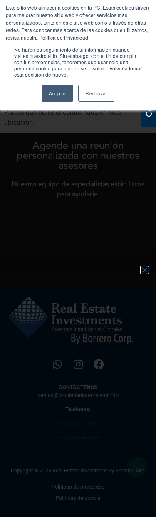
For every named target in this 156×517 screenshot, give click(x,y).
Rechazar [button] (96, 93)
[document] (78, 258)
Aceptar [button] (57, 93)
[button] (144, 270)
